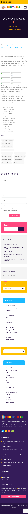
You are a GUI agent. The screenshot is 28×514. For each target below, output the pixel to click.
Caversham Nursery (6, 156)
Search (6, 225)
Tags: (2, 135)
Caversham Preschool (20, 156)
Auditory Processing (11, 308)
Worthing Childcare (6, 159)
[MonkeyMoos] (10, 7)
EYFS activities (19, 48)
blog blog (7, 45)
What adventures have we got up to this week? (14, 259)
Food (4, 50)
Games (7, 320)
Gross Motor (9, 322)
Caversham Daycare (19, 153)
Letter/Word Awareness (12, 332)
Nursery (8, 50)
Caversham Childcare (7, 153)
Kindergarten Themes (11, 330)
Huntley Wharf (6, 480)
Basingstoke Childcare (7, 140)
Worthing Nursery (6, 162)
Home (9, 26)
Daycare (12, 48)
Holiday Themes (10, 325)
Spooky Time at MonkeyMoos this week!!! (13, 248)
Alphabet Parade (10, 305)
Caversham (5, 475)
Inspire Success (10, 327)
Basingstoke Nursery (7, 146)
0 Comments (17, 45)
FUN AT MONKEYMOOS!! (10, 244)
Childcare (15, 26)
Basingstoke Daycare (7, 143)
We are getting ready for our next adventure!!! (13, 255)
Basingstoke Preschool (7, 150)
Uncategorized (10, 339)
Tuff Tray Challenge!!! (9, 252)
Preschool (13, 50)
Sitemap (3, 511)
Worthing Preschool (18, 162)
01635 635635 (7, 2)
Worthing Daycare (19, 159)
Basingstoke (5, 477)
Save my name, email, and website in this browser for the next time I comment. (15, 209)
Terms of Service (11, 511)
